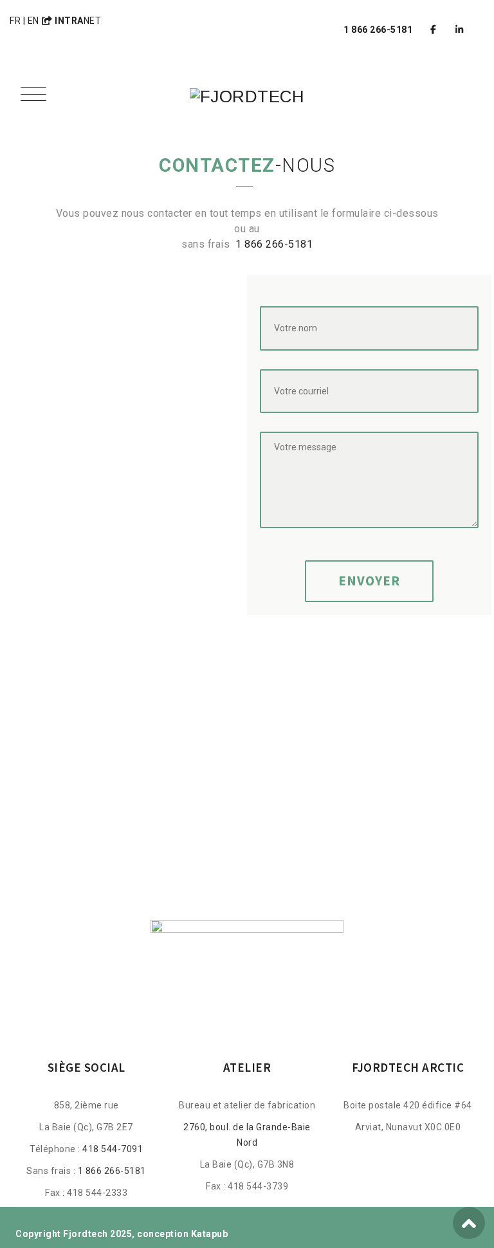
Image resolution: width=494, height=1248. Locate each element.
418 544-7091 (112, 1149)
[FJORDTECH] (247, 96)
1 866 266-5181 (274, 244)
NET (78, 20)
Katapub (209, 1234)
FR (15, 20)
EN (33, 20)
